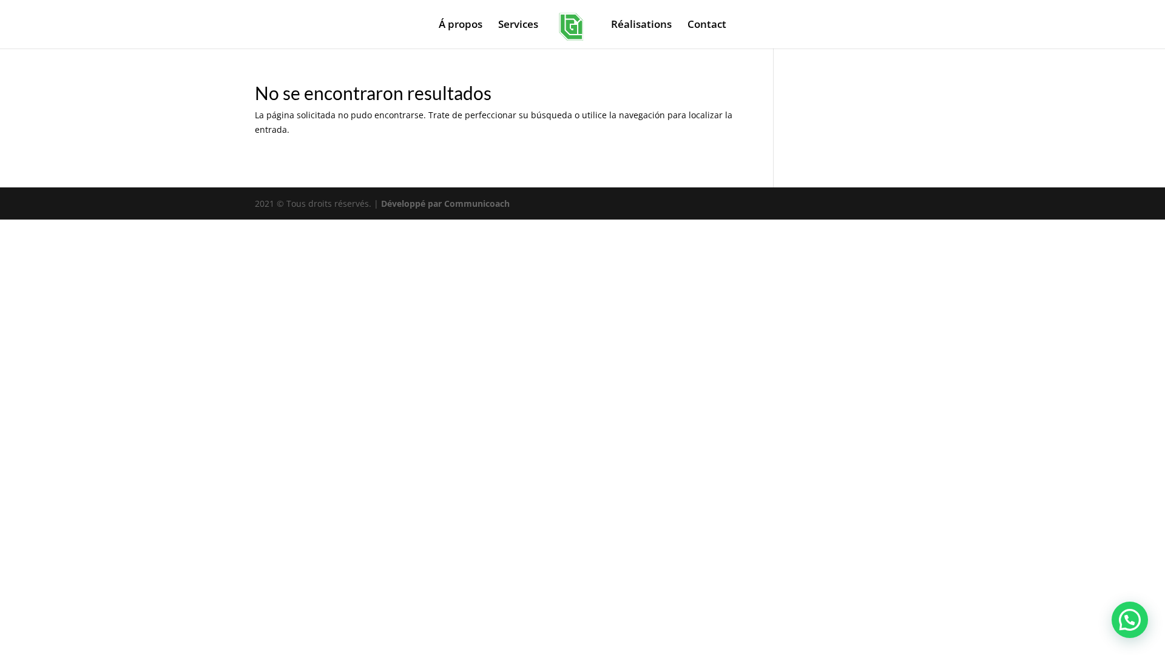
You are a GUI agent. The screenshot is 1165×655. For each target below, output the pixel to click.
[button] (1130, 620)
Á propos (460, 25)
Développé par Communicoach (445, 203)
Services (518, 25)
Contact (706, 25)
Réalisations (641, 25)
